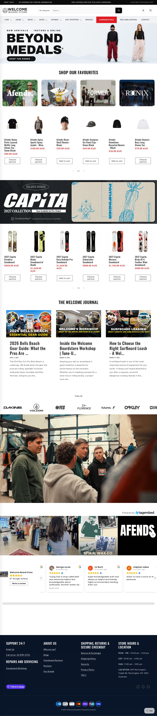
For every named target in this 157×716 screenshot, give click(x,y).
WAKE (30, 20)
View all (78, 396)
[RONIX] (137, 93)
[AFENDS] (20, 93)
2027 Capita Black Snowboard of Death (36, 260)
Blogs (46, 655)
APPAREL (55, 20)
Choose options (12, 161)
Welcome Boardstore (74, 710)
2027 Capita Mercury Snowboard (114, 259)
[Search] (118, 10)
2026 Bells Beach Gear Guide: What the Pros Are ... (28, 348)
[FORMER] (98, 93)
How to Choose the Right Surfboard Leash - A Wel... (128, 348)
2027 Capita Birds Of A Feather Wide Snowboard (141, 260)
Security (85, 664)
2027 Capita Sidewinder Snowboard (88, 259)
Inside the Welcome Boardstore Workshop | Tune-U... (78, 348)
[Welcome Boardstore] (18, 10)
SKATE (42, 20)
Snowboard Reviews (53, 660)
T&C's (83, 675)
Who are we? (50, 649)
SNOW (18, 20)
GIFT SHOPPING (72, 20)
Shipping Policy (88, 658)
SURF (7, 20)
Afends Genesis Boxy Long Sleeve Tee (142, 142)
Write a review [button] (19, 583)
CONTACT (145, 20)
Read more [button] (126, 588)
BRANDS (89, 20)
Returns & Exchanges (91, 653)
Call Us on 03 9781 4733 (18, 655)
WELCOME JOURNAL (128, 20)
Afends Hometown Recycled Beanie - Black (117, 143)
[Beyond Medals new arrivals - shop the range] (78, 43)
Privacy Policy (87, 670)
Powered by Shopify (89, 710)
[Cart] (150, 10)
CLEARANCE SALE (106, 20)
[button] (19, 535)
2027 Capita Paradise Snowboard (10, 259)
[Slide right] (84, 171)
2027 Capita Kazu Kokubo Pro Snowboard (65, 259)
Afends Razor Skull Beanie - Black (63, 142)
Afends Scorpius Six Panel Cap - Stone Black (90, 142)
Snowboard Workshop (16, 668)
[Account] (143, 10)
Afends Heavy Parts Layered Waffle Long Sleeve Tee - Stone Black (10, 145)
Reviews (47, 666)
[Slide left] (73, 171)
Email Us (10, 649)
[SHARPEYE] (59, 93)
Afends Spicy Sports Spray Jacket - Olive (36, 142)
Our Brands (49, 671)
